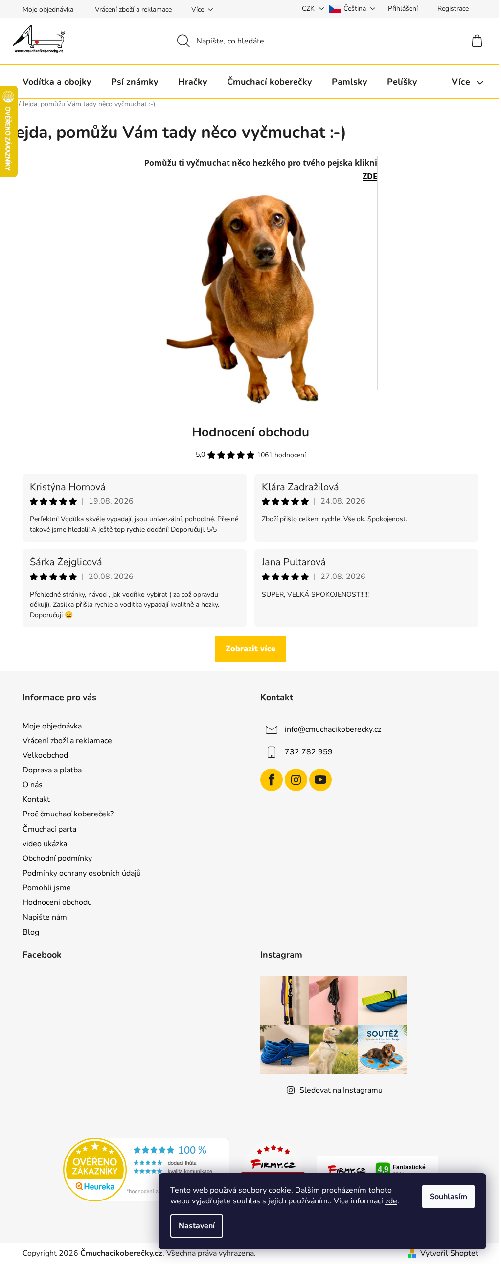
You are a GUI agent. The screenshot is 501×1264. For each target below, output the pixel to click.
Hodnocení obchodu (57, 902)
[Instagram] (296, 780)
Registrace (453, 8)
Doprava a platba (52, 770)
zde (391, 1201)
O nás (33, 784)
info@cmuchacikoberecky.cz (333, 729)
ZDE (370, 176)
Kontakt (36, 799)
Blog (31, 932)
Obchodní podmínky (57, 858)
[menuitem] (57, 81)
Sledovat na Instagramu (341, 1090)
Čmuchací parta (49, 829)
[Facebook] (271, 780)
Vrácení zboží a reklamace (133, 9)
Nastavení (197, 1226)
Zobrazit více (250, 648)
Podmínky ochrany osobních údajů (82, 873)
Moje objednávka (48, 9)
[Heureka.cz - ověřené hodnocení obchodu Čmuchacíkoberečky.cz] (146, 1169)
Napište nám (45, 917)
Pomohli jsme (47, 887)
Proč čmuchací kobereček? (68, 814)
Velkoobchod (45, 755)
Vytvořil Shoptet (449, 1253)
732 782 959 (309, 752)
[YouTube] (320, 780)
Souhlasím (448, 1196)
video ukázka (45, 843)
